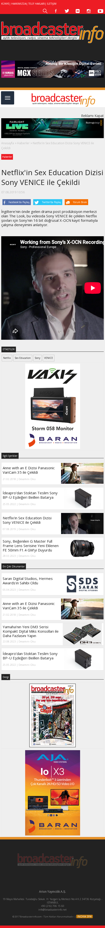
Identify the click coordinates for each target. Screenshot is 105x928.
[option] (52, 69)
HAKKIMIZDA (18, 3)
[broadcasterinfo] (52, 32)
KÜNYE (5, 3)
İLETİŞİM (51, 3)
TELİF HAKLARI (36, 3)
